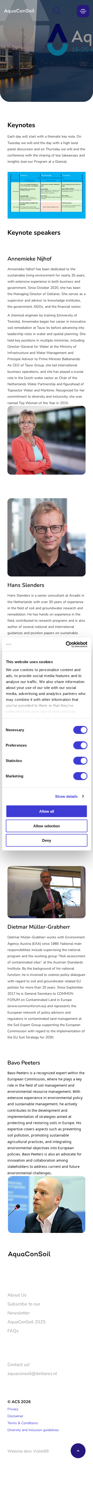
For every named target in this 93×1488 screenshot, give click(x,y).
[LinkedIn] (25, 1274)
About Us (17, 1295)
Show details (66, 796)
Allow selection (46, 826)
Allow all (46, 811)
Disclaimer (15, 1415)
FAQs (13, 1331)
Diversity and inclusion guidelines (33, 1429)
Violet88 (41, 1450)
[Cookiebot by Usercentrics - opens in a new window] (66, 644)
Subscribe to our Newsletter (23, 1308)
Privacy (12, 1409)
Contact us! (18, 1364)
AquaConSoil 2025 (26, 1322)
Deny (46, 840)
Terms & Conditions (22, 1422)
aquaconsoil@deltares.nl (32, 1373)
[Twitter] (10, 1274)
